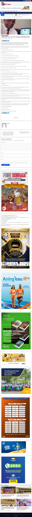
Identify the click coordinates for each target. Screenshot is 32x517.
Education (21, 505)
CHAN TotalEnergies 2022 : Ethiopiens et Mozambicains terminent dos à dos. (24, 132)
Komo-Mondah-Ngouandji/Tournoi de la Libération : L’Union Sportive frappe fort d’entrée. (7, 508)
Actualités (3, 35)
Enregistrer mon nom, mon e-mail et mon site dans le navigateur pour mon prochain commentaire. (15, 162)
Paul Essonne (8, 497)
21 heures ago (19, 497)
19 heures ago (4, 497)
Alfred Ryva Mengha (8, 510)
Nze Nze (7, 38)
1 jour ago (3, 510)
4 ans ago (3, 38)
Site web (2, 159)
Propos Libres (6, 35)
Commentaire (3, 142)
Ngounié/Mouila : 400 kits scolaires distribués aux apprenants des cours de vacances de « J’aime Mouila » (23, 508)
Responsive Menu (30, 0)
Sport (5, 505)
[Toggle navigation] (4, 13)
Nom (2, 152)
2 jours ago (19, 510)
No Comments (11, 38)
